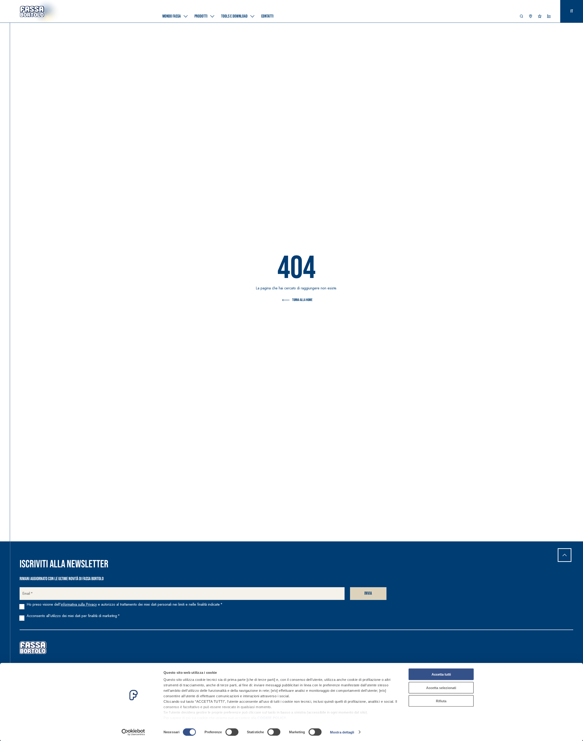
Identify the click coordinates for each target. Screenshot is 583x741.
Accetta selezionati (441, 688)
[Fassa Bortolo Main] (33, 647)
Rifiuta (441, 701)
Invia (368, 593)
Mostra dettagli (342, 732)
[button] (521, 17)
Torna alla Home (302, 300)
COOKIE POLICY (271, 718)
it (571, 11)
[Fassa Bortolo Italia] (32, 11)
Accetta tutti (441, 674)
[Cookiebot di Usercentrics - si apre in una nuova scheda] (133, 732)
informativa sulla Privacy (79, 604)
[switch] (231, 732)
